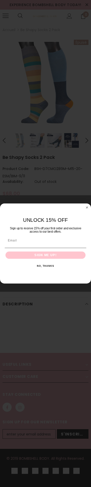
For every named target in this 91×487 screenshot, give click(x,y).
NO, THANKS (45, 266)
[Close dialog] (87, 207)
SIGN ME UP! (45, 255)
